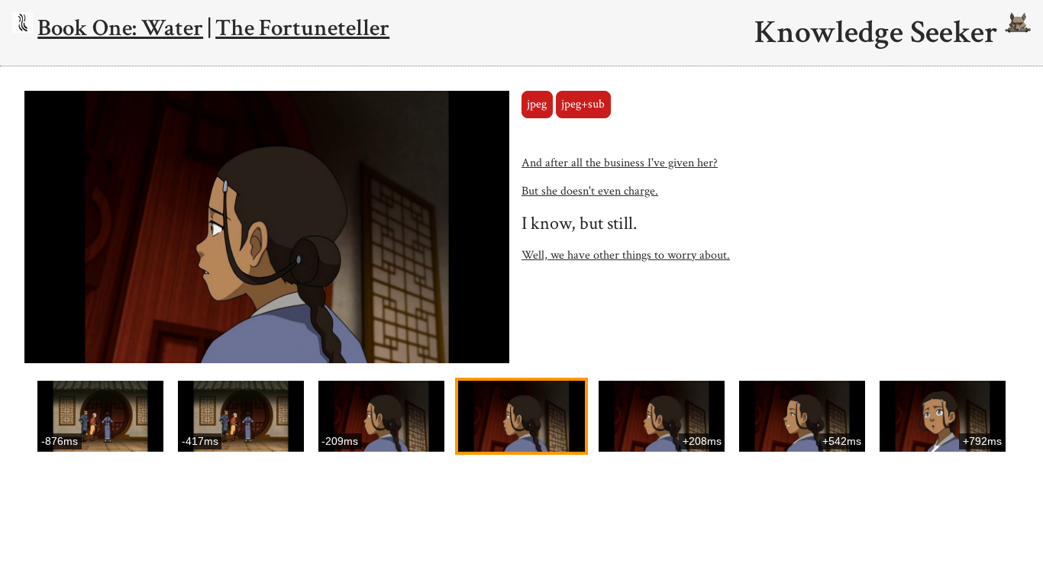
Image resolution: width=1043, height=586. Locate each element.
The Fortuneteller (302, 27)
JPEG (537, 104)
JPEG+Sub (583, 104)
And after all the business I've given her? (620, 163)
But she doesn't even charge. (590, 191)
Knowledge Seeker (879, 32)
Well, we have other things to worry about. (626, 255)
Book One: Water (120, 27)
